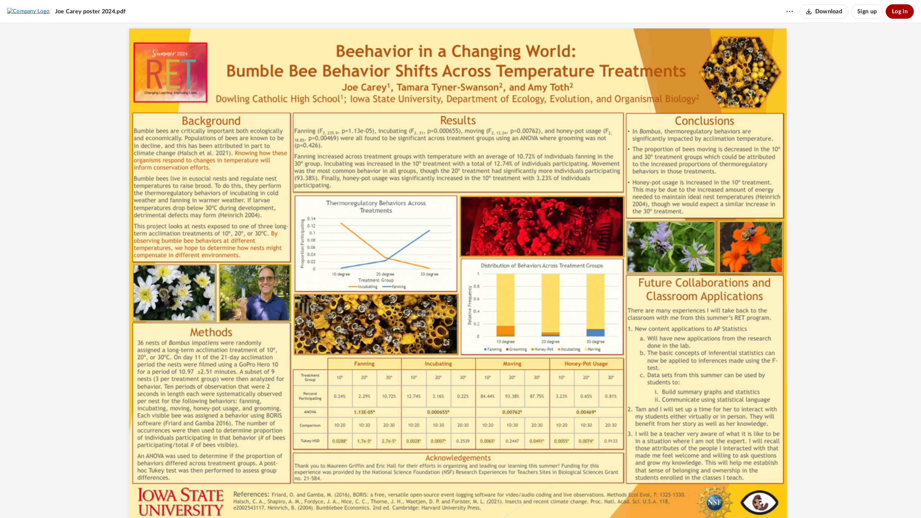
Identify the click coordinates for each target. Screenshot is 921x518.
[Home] (28, 11)
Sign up (867, 11)
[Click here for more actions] (789, 11)
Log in (900, 11)
